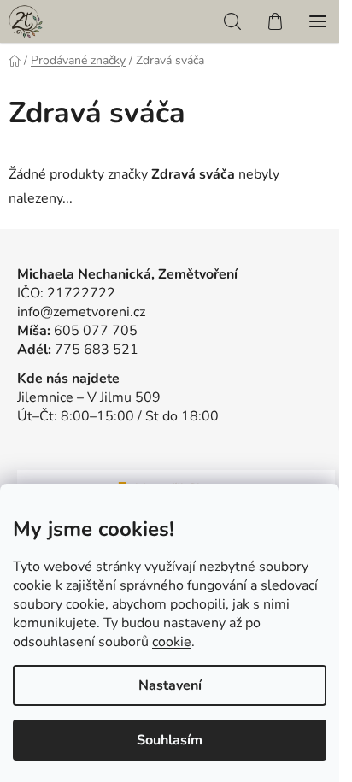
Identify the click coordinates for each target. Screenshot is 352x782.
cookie (171, 641)
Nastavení (170, 685)
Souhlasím (169, 740)
